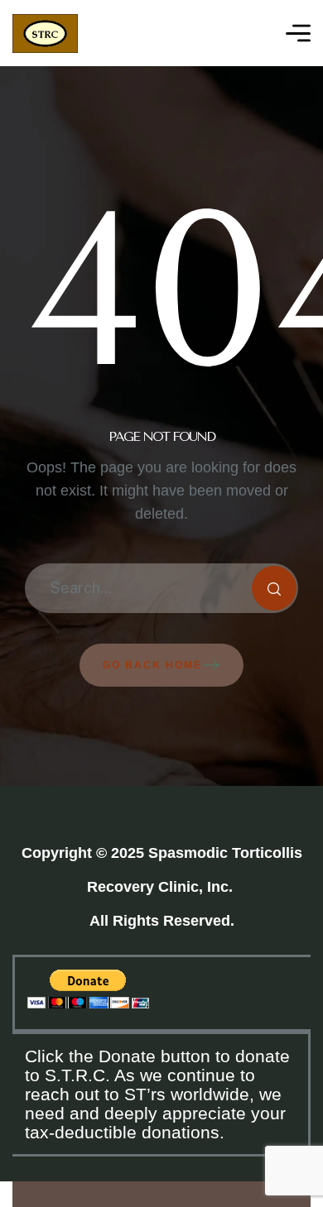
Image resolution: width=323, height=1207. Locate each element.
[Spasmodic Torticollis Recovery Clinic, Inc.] (45, 33)
